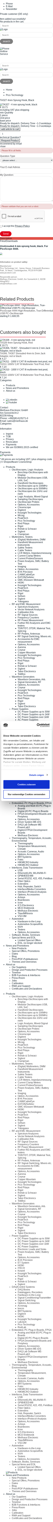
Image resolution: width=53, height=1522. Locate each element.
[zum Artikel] (26, 308)
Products (10, 385)
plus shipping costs (42, 459)
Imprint (9, 434)
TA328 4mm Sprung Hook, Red (16, 342)
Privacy (10, 439)
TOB (8, 436)
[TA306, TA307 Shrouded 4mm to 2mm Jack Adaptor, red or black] (26, 350)
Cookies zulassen (27, 784)
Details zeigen (36, 775)
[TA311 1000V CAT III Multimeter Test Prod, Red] (26, 361)
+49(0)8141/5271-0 (10, 59)
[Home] (4, 29)
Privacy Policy (22, 226)
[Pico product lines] (1, 254)
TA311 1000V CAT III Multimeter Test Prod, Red (24, 364)
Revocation (12, 442)
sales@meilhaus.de (17, 421)
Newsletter (11, 9)
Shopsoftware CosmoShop (18, 462)
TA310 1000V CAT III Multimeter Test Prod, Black (25, 375)
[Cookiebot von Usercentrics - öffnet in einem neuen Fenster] (37, 725)
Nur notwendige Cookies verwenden (26, 794)
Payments (11, 444)
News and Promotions (17, 388)
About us (10, 391)
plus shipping (22, 110)
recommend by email (11, 143)
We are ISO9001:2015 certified (22, 447)
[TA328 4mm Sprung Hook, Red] (17, 340)
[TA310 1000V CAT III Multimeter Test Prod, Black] (26, 372)
